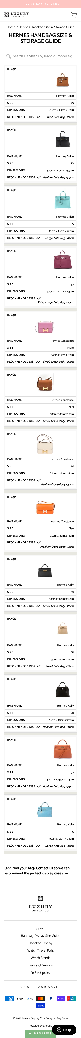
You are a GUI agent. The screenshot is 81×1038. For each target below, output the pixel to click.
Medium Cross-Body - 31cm (57, 484)
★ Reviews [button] (40, 1033)
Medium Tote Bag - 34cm (58, 787)
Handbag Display (40, 943)
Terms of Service (40, 965)
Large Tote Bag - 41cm (59, 238)
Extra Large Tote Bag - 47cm (56, 303)
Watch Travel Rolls (40, 950)
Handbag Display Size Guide (40, 936)
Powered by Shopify (40, 1025)
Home (11, 27)
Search (40, 928)
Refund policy (40, 973)
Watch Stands (40, 958)
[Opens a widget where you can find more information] (64, 1030)
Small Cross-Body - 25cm (58, 362)
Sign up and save (39, 987)
